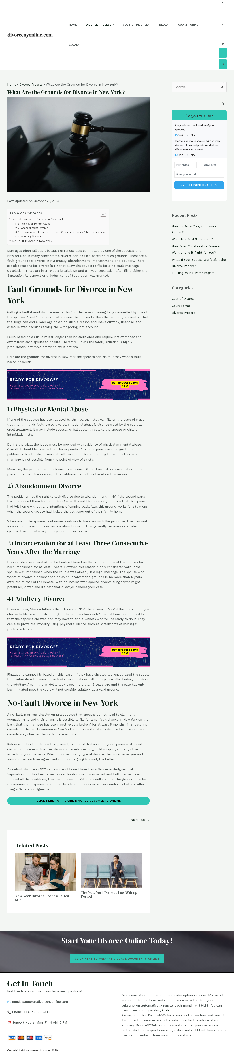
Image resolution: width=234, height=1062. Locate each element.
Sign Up (223, 52)
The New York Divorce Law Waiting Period (109, 894)
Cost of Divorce (183, 298)
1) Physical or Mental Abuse (33, 223)
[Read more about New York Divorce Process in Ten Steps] (45, 871)
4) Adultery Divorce (29, 236)
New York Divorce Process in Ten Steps (42, 897)
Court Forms (181, 306)
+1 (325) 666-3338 (37, 1012)
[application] (113, 25)
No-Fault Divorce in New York (32, 241)
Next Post (140, 820)
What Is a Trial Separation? (192, 239)
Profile (166, 1010)
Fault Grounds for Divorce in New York (38, 219)
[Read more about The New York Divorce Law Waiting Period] (111, 870)
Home (73, 24)
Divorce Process (183, 313)
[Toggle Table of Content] (101, 214)
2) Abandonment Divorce (33, 227)
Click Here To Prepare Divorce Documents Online (78, 800)
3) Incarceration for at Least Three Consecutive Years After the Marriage (61, 232)
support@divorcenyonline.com (45, 1001)
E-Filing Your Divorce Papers (193, 273)
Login (223, 64)
